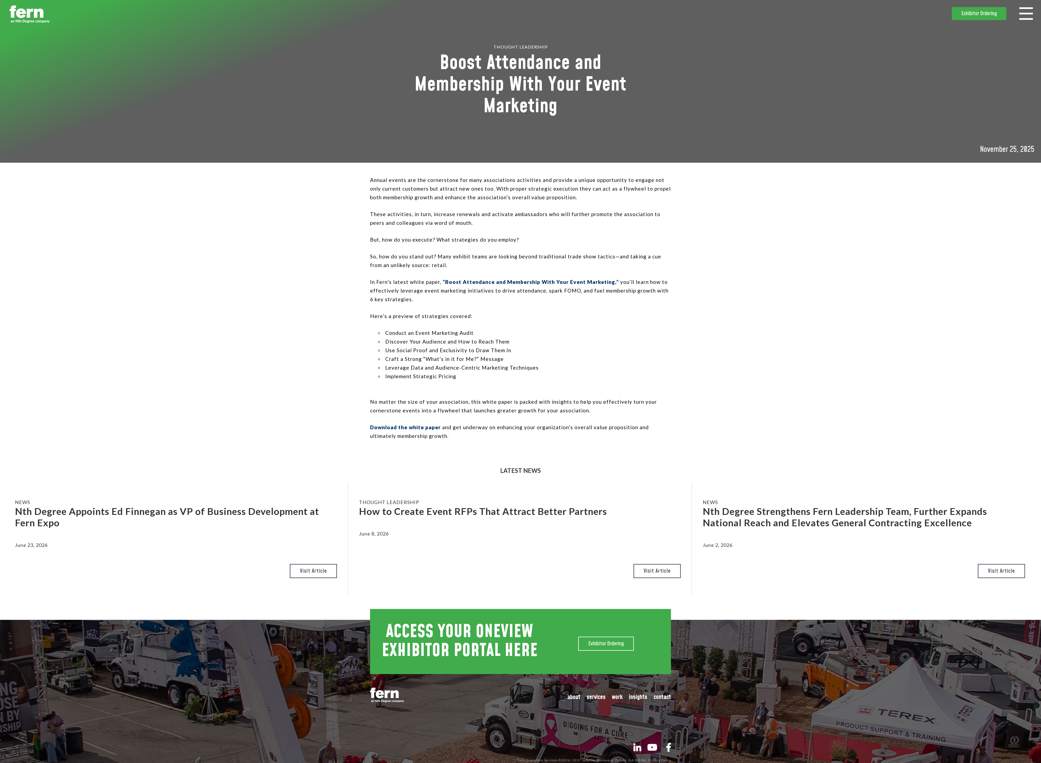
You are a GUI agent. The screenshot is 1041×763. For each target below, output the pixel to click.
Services (596, 697)
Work (617, 697)
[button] (1026, 12)
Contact (662, 697)
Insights (638, 697)
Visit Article (313, 571)
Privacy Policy (659, 760)
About (573, 697)
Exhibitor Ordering (979, 13)
